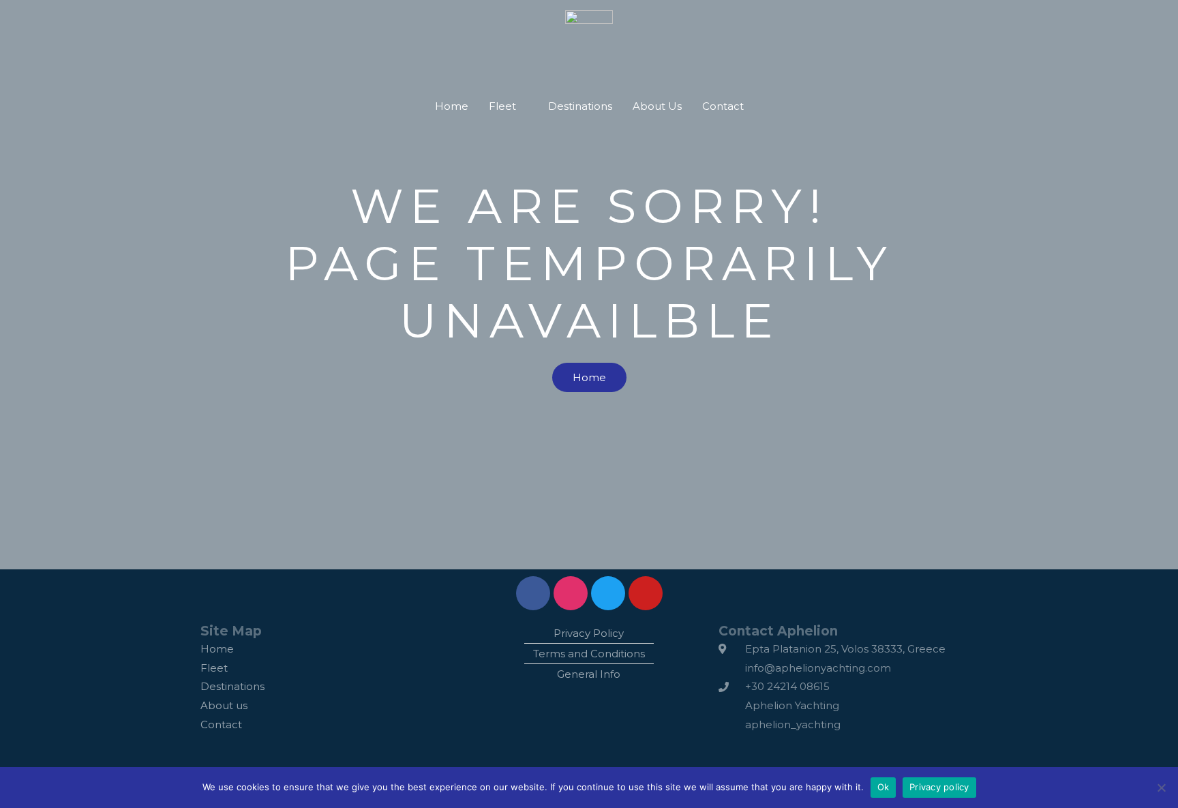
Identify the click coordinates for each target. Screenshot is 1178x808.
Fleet (502, 106)
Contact (723, 106)
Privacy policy (939, 786)
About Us (657, 106)
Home (451, 106)
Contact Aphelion (778, 631)
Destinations (580, 106)
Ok (883, 786)
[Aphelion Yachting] (589, 36)
